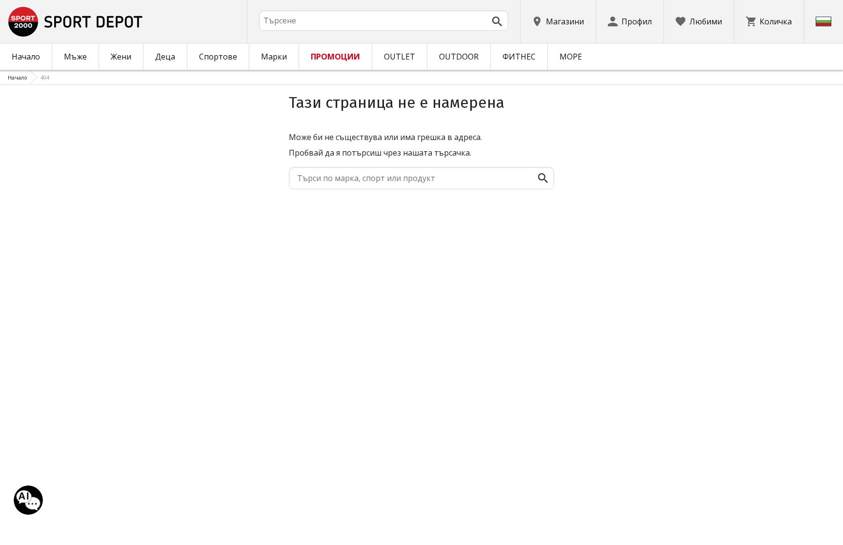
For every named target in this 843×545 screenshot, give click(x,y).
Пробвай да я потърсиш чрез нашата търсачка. (380, 152)
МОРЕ (571, 56)
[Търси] (497, 21)
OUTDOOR (459, 56)
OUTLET (399, 56)
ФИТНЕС (519, 56)
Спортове (218, 56)
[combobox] (383, 20)
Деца (165, 56)
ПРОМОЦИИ (335, 56)
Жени (121, 56)
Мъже (75, 56)
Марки (274, 56)
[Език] (823, 21)
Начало (26, 56)
